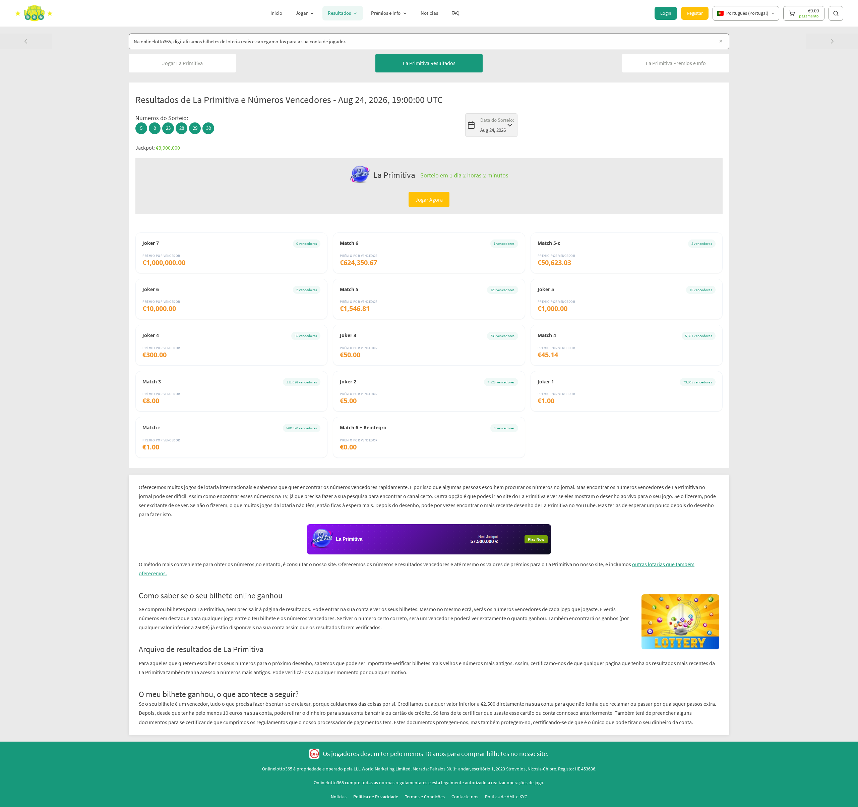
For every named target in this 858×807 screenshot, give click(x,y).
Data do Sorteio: (497, 120)
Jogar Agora (429, 199)
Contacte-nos (464, 797)
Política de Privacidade (375, 797)
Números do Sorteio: (161, 118)
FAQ (455, 13)
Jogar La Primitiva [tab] (182, 63)
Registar (695, 13)
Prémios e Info (386, 13)
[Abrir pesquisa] (836, 13)
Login (665, 13)
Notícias (429, 13)
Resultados (339, 13)
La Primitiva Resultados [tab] (429, 63)
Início (276, 13)
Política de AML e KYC (506, 797)
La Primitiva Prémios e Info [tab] (676, 63)
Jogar (302, 13)
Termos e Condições (425, 797)
